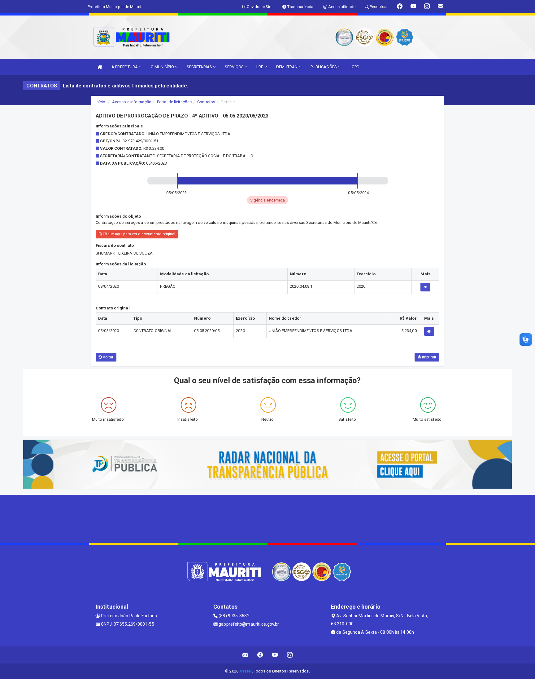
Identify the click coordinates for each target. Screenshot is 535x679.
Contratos (206, 102)
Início (101, 102)
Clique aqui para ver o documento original (138, 234)
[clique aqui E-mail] (245, 655)
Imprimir (428, 357)
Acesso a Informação (131, 102)
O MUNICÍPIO (163, 66)
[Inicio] (99, 67)
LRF (260, 66)
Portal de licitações (174, 102)
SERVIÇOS (235, 66)
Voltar (107, 357)
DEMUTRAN (287, 66)
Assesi (245, 671)
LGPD (354, 66)
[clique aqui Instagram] (290, 655)
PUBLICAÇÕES (324, 66)
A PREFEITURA (125, 66)
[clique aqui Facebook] (260, 655)
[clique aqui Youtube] (275, 655)
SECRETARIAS (200, 66)
